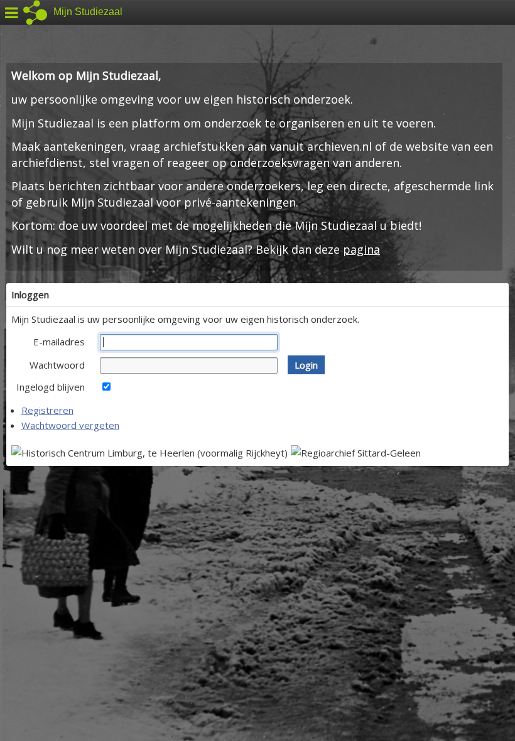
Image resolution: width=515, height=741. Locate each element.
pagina (361, 249)
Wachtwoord (57, 365)
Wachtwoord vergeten (70, 425)
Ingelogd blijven (50, 387)
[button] (306, 364)
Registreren (47, 410)
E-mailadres (59, 341)
